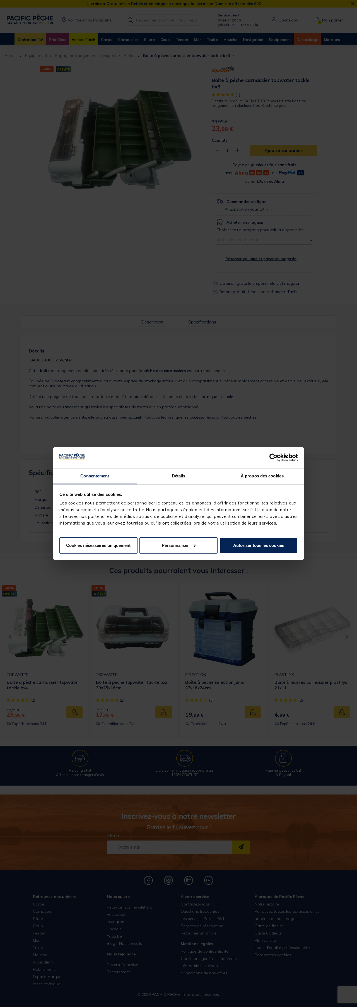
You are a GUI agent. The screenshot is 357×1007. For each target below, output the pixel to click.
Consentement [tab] (94, 476)
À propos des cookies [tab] (262, 476)
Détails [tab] (178, 476)
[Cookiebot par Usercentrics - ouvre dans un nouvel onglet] (273, 457)
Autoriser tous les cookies (258, 545)
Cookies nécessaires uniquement (98, 545)
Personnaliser (175, 545)
